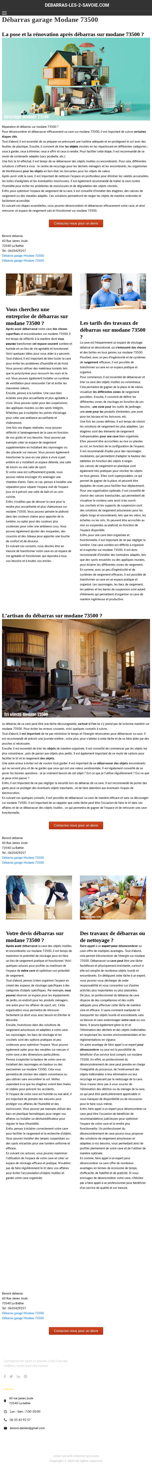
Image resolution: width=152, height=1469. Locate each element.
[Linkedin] (18, 1376)
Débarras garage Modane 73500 (23, 255)
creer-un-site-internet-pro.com (76, 1456)
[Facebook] (5, 1376)
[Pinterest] (25, 1376)
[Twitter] (11, 1376)
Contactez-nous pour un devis (76, 223)
